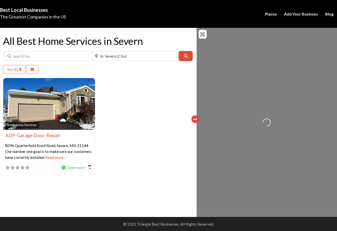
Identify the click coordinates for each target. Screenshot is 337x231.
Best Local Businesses (24, 10)
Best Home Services (22, 125)
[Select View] (32, 69)
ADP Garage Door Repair (33, 135)
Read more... (55, 157)
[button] (76, 167)
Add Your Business (301, 14)
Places (271, 14)
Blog (329, 14)
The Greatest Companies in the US (33, 16)
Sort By (13, 69)
